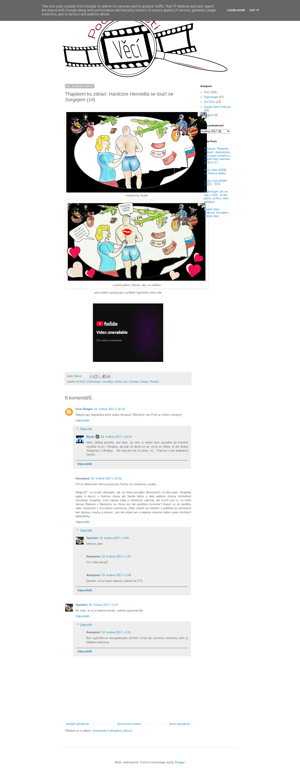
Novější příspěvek (77, 724)
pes (125, 381)
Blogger (179, 762)
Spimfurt (92, 538)
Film (207, 92)
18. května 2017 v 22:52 (106, 478)
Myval (90, 436)
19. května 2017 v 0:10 (103, 604)
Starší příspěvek (179, 724)
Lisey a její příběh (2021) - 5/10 (215, 182)
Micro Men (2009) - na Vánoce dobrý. (216, 171)
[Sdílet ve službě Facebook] (104, 376)
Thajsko (154, 381)
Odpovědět (82, 420)
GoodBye (108, 381)
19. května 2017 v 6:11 (116, 632)
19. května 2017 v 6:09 (116, 575)
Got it (254, 10)
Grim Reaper (84, 409)
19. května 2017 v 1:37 (116, 556)
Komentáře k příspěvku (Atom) (112, 730)
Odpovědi (86, 429)
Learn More (236, 10)
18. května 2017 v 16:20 (109, 409)
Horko (118, 381)
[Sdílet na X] (100, 376)
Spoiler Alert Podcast (217, 107)
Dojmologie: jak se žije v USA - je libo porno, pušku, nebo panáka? (216, 196)
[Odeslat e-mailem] (92, 376)
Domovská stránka (129, 724)
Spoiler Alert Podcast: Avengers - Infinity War (217, 213)
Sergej (144, 381)
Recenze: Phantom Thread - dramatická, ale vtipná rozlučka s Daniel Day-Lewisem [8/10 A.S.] (217, 155)
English (208, 115)
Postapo (134, 381)
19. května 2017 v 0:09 (114, 538)
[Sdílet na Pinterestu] (108, 376)
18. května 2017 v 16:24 (116, 436)
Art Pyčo (81, 381)
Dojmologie (94, 381)
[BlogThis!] (96, 376)
